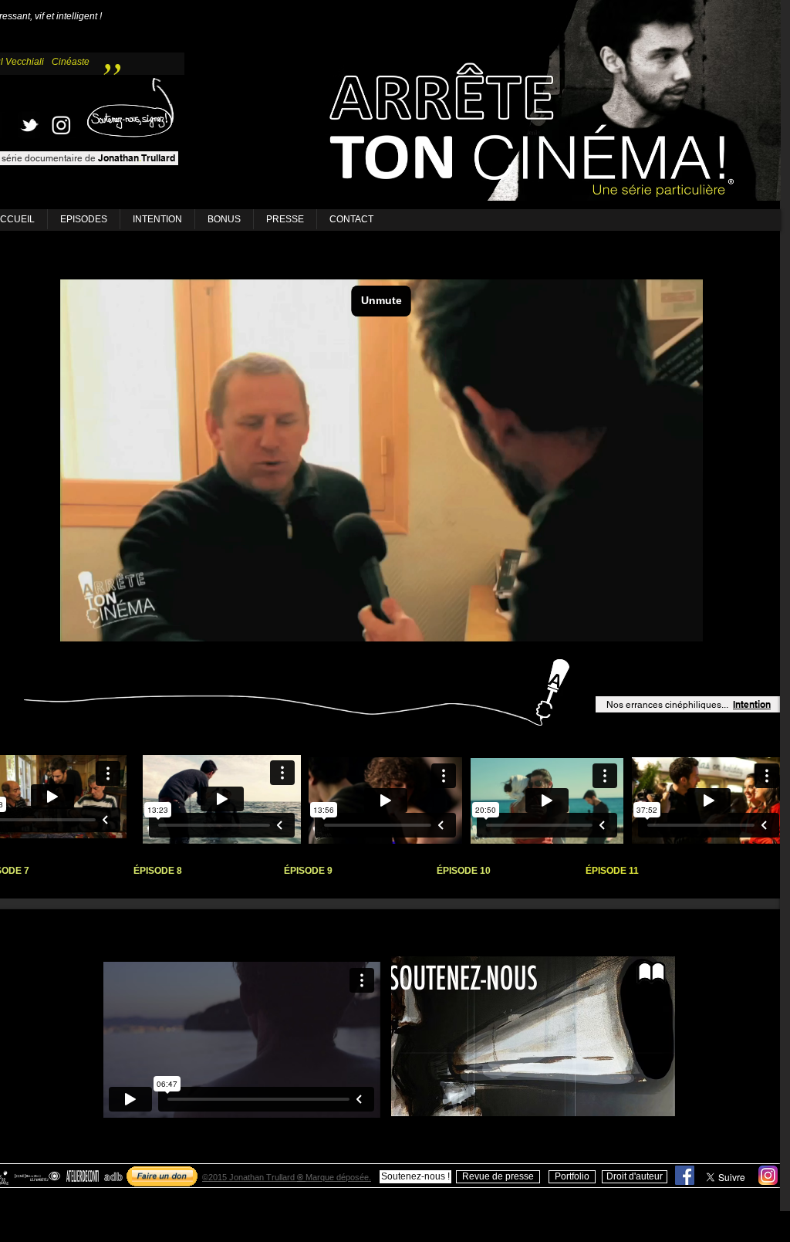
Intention (752, 704)
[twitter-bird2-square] (29, 125)
